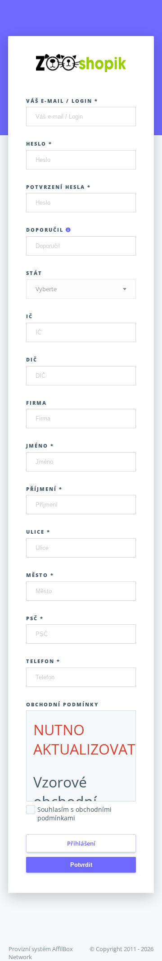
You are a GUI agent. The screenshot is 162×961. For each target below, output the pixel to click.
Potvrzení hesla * (58, 186)
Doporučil (46, 229)
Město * (40, 575)
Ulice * (38, 531)
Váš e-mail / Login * (62, 100)
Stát (34, 273)
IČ (29, 316)
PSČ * (35, 618)
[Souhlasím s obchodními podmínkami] (30, 827)
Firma (36, 402)
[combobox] (81, 289)
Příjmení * (44, 488)
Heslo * (39, 143)
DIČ (31, 359)
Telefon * (43, 661)
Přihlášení (81, 843)
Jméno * (40, 445)
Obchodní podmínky (62, 704)
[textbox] (81, 289)
